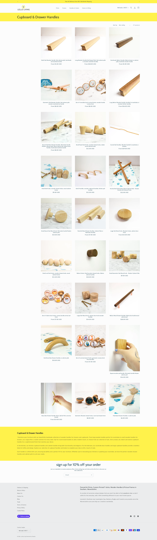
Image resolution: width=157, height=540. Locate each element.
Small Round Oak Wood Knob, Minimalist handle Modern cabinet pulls (56, 231)
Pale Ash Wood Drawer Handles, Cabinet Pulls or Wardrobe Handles (90, 231)
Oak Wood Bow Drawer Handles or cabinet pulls (56, 358)
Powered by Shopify (31, 536)
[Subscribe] (91, 475)
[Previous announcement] (18, 1)
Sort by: (115, 25)
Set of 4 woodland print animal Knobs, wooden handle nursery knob (90, 103)
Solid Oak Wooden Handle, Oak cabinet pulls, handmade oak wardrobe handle (56, 61)
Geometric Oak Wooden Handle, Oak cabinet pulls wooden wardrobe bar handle (56, 103)
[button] (58, 8)
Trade (18, 502)
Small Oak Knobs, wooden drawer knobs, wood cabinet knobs (56, 189)
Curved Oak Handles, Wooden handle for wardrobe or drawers (124, 145)
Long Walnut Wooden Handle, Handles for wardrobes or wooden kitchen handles (124, 103)
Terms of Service (21, 505)
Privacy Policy (21, 507)
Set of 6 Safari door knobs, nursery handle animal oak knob (56, 316)
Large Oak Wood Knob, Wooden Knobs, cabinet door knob (124, 231)
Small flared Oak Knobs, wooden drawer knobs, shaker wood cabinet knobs (90, 145)
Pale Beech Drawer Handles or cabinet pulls (124, 415)
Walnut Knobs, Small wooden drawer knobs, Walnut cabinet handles (90, 274)
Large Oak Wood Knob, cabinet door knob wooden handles (90, 316)
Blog (18, 499)
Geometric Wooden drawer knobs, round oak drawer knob (90, 415)
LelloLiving (23, 536)
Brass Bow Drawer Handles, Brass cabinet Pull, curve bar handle (56, 416)
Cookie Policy (21, 510)
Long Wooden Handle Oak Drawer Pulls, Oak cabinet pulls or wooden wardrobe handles (90, 61)
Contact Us (20, 496)
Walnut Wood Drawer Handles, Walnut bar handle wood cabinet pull (124, 316)
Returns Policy (21, 490)
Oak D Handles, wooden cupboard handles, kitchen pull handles (90, 189)
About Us (19, 493)
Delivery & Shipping (22, 487)
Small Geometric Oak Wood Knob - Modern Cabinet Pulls (124, 273)
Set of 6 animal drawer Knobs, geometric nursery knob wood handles (90, 358)
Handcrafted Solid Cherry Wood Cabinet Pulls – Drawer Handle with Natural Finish (124, 189)
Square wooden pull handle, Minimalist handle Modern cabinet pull (124, 374)
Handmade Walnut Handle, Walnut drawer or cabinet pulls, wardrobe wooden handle (124, 61)
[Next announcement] (139, 1)
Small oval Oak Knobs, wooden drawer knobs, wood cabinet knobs (56, 274)
